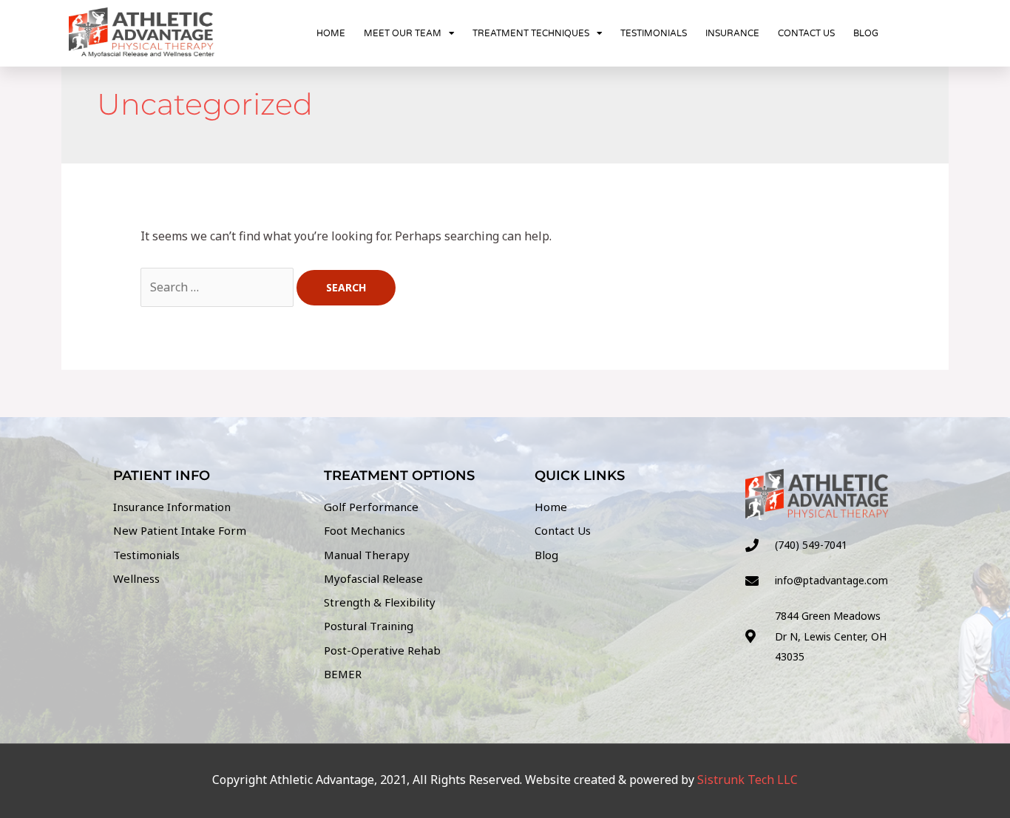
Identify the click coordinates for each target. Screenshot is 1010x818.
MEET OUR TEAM (402, 33)
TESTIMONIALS (653, 33)
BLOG (865, 33)
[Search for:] (218, 287)
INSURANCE (732, 33)
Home (330, 33)
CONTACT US (806, 33)
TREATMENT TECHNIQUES (530, 33)
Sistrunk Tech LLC (747, 779)
